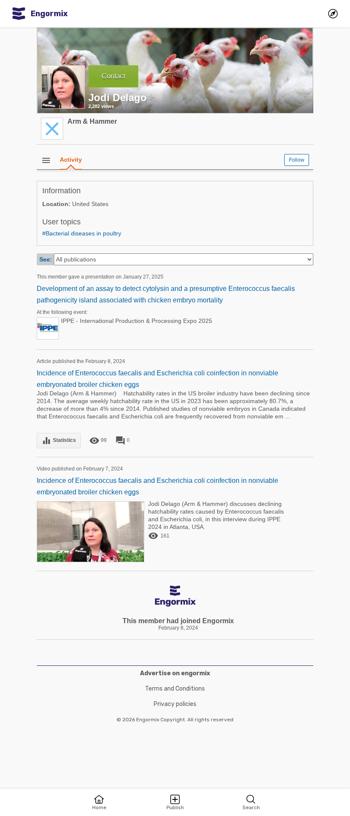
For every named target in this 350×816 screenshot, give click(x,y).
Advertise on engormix (175, 673)
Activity (71, 159)
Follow (296, 160)
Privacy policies (175, 704)
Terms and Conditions (175, 688)
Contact (113, 76)
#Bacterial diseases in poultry (81, 233)
